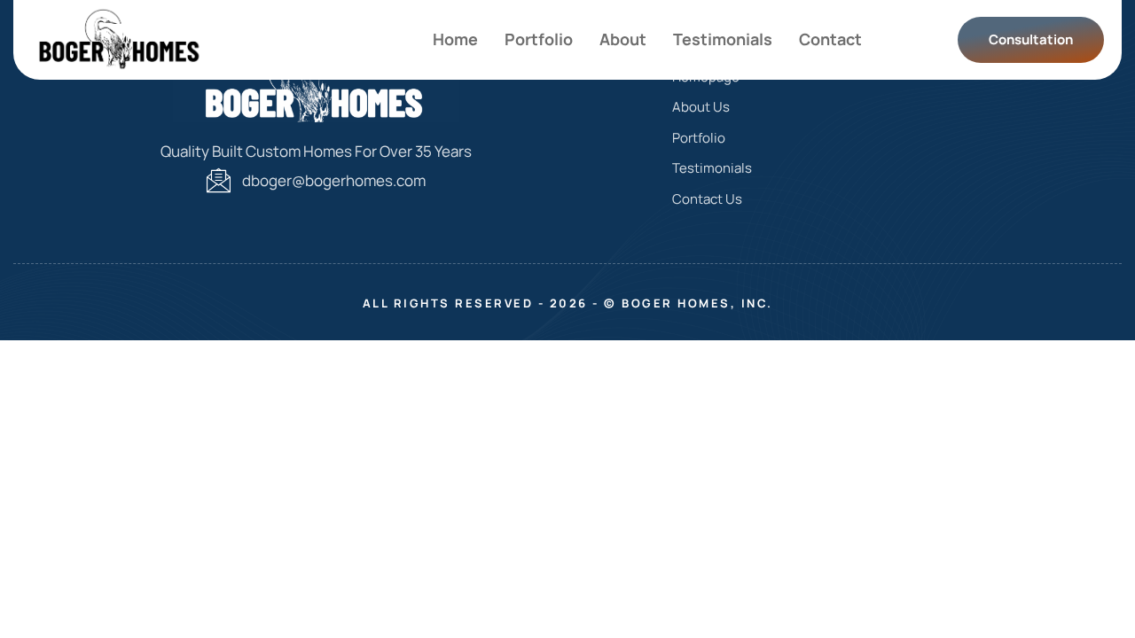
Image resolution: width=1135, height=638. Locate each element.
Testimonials (722, 39)
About (622, 39)
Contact (830, 39)
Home (455, 39)
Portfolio (539, 39)
